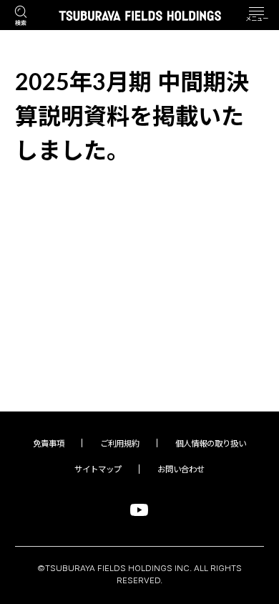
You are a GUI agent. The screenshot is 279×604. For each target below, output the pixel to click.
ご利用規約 (120, 444)
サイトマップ (98, 470)
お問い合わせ (181, 470)
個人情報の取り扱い (210, 444)
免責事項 (48, 444)
